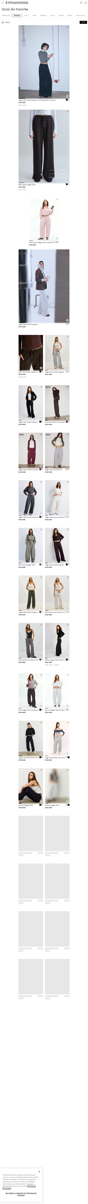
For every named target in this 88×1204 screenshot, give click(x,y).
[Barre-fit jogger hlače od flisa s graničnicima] (57, 691)
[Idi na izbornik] (3, 2)
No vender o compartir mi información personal (21, 1194)
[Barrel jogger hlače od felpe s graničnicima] (30, 691)
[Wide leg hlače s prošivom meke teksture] (30, 641)
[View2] (3, 22)
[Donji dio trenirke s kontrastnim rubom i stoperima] (57, 403)
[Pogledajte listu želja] (81, 2)
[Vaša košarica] (85, 2)
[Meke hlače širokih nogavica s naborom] (30, 353)
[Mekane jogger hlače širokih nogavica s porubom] (57, 641)
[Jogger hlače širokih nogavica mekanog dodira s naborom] (44, 62)
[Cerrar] (39, 1171)
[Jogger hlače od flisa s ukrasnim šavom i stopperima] (30, 450)
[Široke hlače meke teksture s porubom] (57, 593)
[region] (21, 1185)
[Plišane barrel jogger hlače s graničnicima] (44, 219)
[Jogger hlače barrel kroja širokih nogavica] (30, 498)
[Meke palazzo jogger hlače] (44, 146)
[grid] (44, 65)
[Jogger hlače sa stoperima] (57, 450)
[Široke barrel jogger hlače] (30, 546)
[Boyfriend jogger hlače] (30, 786)
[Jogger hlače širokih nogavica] (44, 286)
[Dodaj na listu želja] (67, 27)
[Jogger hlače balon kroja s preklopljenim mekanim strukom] (30, 738)
